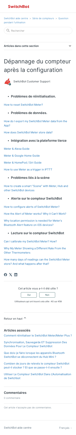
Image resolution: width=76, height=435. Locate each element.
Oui (29, 294)
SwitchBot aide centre (16, 18)
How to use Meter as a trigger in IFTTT (28, 169)
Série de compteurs (43, 18)
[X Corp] (10, 274)
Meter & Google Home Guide (22, 155)
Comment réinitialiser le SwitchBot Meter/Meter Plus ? (38, 335)
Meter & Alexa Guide (17, 148)
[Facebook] (5, 274)
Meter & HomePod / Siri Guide (23, 162)
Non (47, 294)
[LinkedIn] (15, 274)
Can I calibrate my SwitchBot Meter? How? (30, 241)
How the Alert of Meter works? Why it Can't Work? (35, 213)
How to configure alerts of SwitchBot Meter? (32, 206)
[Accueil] (19, 6)
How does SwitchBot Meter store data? (28, 132)
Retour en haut (13, 318)
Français (64, 427)
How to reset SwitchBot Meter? (23, 104)
